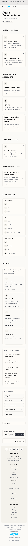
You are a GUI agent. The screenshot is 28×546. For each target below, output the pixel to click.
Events (14, 493)
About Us (14, 483)
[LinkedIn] (6, 449)
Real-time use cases (11, 166)
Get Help (6, 263)
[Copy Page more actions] (11, 21)
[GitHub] (17, 449)
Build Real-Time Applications (9, 75)
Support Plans (14, 512)
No (12, 434)
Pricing (14, 510)
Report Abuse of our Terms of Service (14, 529)
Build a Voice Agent (10, 30)
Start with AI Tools (10, 139)
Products (14, 469)
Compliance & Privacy (14, 488)
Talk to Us (14, 520)
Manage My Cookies (14, 531)
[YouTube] (14, 449)
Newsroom (14, 498)
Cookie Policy (13, 525)
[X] (10, 449)
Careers (14, 496)
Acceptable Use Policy (11, 527)
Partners (14, 474)
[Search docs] (25, 6)
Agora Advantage (14, 467)
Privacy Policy (6, 525)
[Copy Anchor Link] (20, 30)
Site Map (19, 527)
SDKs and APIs (8, 194)
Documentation (14, 517)
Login (14, 507)
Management (14, 491)
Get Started (14, 515)
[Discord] (21, 449)
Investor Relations (14, 501)
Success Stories (14, 477)
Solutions (14, 472)
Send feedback (20, 434)
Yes (7, 434)
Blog (14, 486)
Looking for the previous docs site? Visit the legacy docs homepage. (13, 2)
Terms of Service (21, 525)
